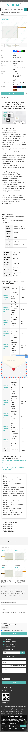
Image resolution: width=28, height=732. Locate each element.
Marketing (25, 728)
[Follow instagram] (9, 1)
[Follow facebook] (4, 1)
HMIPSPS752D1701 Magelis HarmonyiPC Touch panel (12, 591)
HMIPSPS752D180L (6, 387)
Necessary (6, 728)
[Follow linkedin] (7, 1)
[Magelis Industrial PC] (15, 87)
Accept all (23, 726)
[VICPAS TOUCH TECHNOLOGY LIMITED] (14, 5)
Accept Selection (15, 726)
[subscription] (22, 652)
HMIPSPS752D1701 (6, 346)
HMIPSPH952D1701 (6, 322)
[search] (25, 9)
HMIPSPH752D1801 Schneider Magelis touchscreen (12, 589)
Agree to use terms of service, (12, 630)
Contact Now (12, 93)
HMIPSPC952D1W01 (5, 297)
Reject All (7, 726)
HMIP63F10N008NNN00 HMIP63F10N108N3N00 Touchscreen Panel (20, 581)
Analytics (12, 728)
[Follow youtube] (2, 1)
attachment (5, 627)
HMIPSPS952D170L (6, 415)
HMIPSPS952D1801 (6, 428)
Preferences (18, 728)
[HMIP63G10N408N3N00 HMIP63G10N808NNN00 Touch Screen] (7, 555)
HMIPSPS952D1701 (6, 402)
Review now (17, 541)
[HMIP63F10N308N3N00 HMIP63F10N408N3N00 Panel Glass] (7, 573)
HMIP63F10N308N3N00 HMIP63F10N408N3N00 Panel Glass (6, 581)
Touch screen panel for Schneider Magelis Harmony (12, 598)
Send (14, 633)
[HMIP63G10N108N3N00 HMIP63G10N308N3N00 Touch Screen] (20, 555)
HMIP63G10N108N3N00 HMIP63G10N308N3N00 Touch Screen (20, 564)
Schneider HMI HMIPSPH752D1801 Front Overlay (11, 595)
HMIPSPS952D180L (6, 441)
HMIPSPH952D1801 (6, 309)
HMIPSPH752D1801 (6, 333)
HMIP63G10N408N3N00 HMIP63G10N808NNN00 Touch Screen (6, 564)
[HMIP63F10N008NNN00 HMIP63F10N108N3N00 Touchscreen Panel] (20, 573)
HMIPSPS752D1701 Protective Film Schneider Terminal (13, 593)
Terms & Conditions (19, 630)
